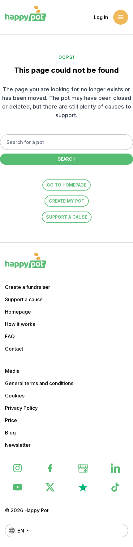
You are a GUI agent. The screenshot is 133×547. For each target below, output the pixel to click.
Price (11, 420)
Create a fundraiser (27, 287)
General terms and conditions (39, 383)
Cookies (14, 396)
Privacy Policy (21, 408)
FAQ (10, 336)
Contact (14, 349)
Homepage (18, 312)
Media (12, 371)
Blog (10, 433)
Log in (101, 17)
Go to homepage (66, 184)
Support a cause (66, 217)
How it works (20, 324)
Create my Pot (66, 201)
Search (66, 159)
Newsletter (18, 445)
